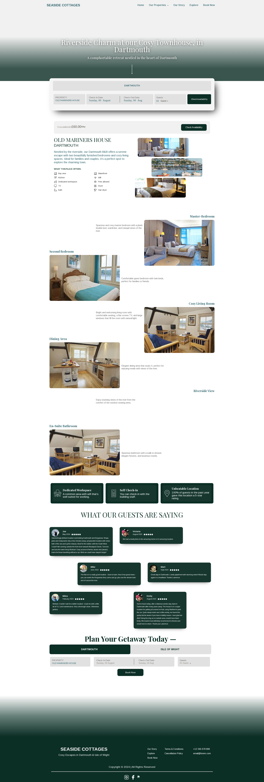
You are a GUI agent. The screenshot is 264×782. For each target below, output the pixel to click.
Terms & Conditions (174, 749)
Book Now (209, 5)
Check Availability (199, 99)
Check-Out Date (131, 97)
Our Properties (157, 5)
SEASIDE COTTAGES (63, 5)
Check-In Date (96, 97)
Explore (194, 5)
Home (141, 5)
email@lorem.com (202, 753)
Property (61, 97)
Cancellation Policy (174, 753)
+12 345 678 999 (201, 749)
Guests (159, 97)
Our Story (179, 5)
